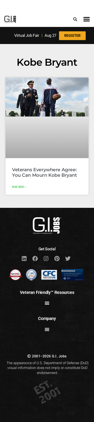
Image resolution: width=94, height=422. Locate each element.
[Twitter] (67, 258)
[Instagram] (45, 258)
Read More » (19, 187)
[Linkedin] (24, 258)
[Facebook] (35, 258)
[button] (75, 19)
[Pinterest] (56, 258)
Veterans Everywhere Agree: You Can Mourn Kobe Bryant (44, 172)
